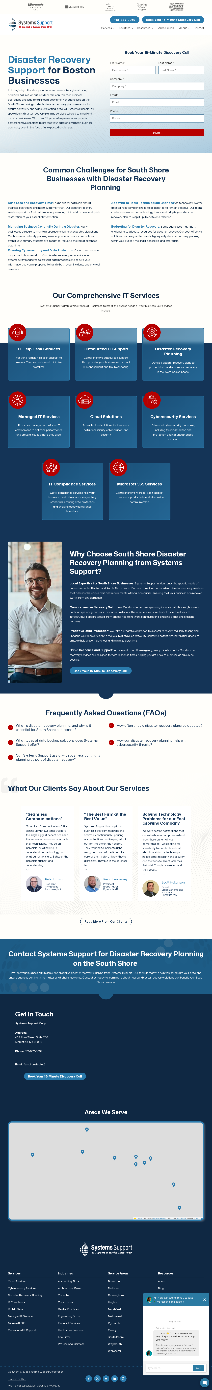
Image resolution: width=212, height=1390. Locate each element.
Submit (157, 132)
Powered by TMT (17, 1379)
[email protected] (34, 1064)
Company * (117, 79)
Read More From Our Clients (106, 921)
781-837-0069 (124, 20)
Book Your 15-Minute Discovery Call (173, 20)
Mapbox (199, 1218)
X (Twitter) (97, 1378)
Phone (114, 111)
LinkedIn (114, 1378)
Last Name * (166, 63)
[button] (135, 1164)
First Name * (117, 63)
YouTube (106, 1378)
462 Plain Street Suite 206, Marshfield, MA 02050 (34, 1385)
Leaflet (139, 1218)
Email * (114, 95)
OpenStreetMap (159, 1218)
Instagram (123, 1378)
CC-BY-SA (181, 1218)
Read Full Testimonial (27, 869)
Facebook (88, 1378)
